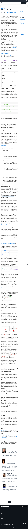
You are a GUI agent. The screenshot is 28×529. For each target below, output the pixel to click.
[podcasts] (25, 523)
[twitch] (23, 523)
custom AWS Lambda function (9, 55)
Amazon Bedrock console (4, 430)
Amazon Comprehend (22, 19)
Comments (6, 13)
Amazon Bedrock (22, 18)
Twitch (21, 33)
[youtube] (24, 523)
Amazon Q (21, 22)
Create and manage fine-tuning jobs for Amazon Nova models (8, 243)
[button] (24, 3)
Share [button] (9, 13)
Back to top (13, 521)
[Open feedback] (27, 264)
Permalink (2, 13)
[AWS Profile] (26, 0)
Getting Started (21, 11)
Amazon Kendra (21, 20)
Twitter (21, 31)
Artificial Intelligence (3, 8)
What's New (21, 12)
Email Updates (22, 34)
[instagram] (22, 523)
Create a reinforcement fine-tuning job (8, 435)
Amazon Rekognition (22, 23)
